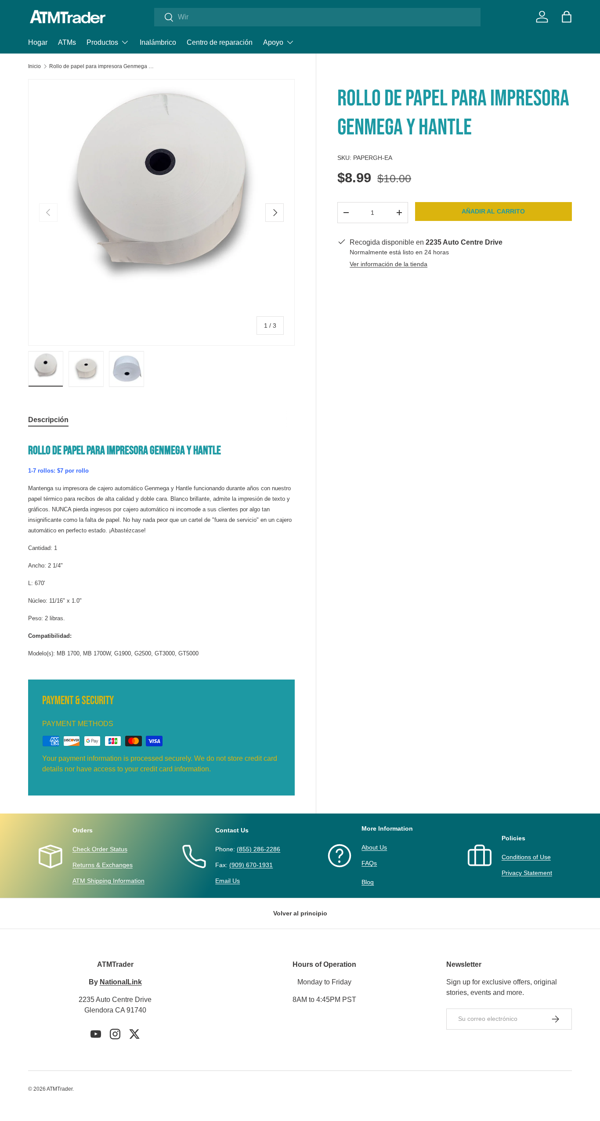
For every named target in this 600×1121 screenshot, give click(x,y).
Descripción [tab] (48, 419)
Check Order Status (99, 849)
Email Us (227, 880)
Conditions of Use (526, 857)
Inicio (34, 66)
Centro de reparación (220, 42)
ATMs (67, 42)
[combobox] (317, 17)
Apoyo (273, 42)
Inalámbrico (158, 42)
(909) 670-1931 (251, 864)
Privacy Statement (527, 872)
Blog (367, 882)
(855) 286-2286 (258, 849)
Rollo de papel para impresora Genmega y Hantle (102, 66)
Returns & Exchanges (102, 864)
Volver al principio (300, 913)
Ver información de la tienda (388, 264)
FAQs (369, 863)
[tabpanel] (161, 547)
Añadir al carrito (493, 211)
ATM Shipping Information (108, 880)
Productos (102, 42)
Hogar (37, 42)
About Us (374, 847)
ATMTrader (59, 1089)
